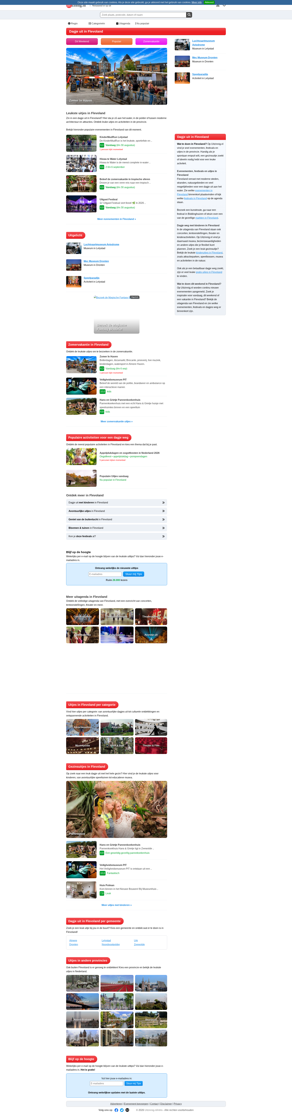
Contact (154, 1104)
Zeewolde (139, 944)
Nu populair (142, 23)
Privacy (178, 1104)
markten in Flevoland (206, 218)
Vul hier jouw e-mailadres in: (116, 1078)
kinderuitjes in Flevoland (209, 252)
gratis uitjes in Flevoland (209, 272)
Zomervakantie (151, 41)
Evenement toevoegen (136, 1104)
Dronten (73, 944)
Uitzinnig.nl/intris (154, 1110)
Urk (136, 940)
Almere (73, 940)
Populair (116, 41)
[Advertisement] (116, 669)
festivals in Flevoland (195, 198)
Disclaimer (166, 1104)
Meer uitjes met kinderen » (117, 905)
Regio (74, 23)
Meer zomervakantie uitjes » (117, 421)
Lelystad (106, 940)
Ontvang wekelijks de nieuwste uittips (116, 568)
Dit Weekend (82, 41)
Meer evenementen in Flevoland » (116, 219)
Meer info (197, 2)
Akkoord (209, 2)
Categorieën (98, 23)
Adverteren (116, 1104)
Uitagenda (124, 23)
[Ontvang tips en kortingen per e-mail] (127, 1110)
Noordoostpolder (111, 944)
